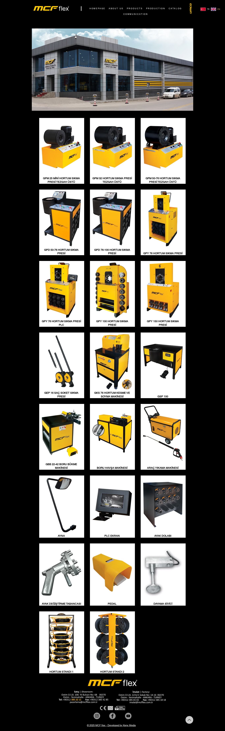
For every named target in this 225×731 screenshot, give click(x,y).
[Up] (189, 720)
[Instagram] (97, 716)
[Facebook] (112, 716)
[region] (61, 151)
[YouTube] (128, 716)
